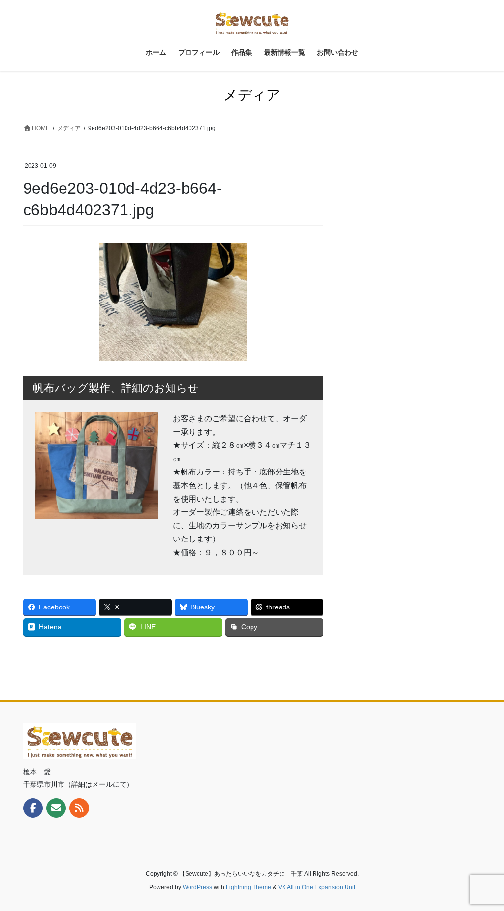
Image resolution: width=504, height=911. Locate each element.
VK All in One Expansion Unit (316, 887)
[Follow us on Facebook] (33, 808)
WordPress (197, 887)
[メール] (56, 808)
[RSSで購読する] (79, 808)
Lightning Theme (248, 887)
